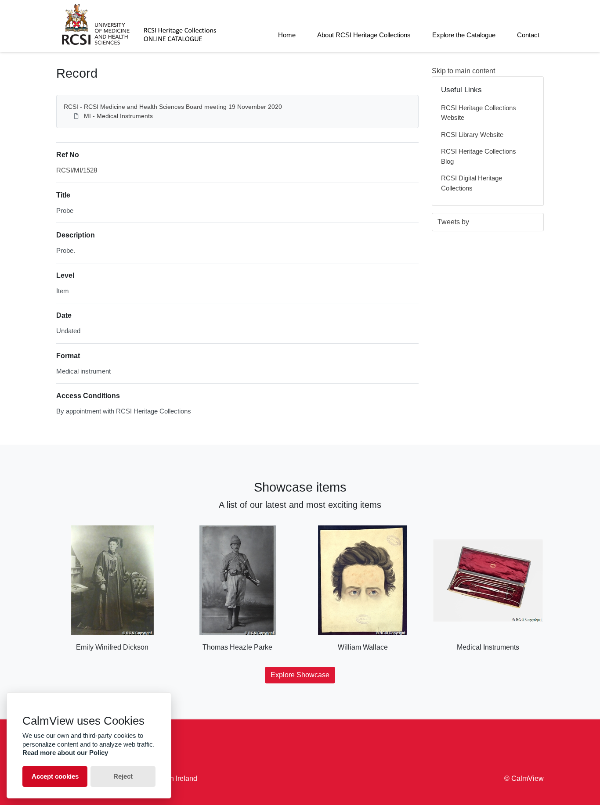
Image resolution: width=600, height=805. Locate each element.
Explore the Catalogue (463, 35)
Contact (528, 35)
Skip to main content (463, 71)
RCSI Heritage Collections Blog (478, 156)
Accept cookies (55, 776)
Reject (123, 776)
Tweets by (453, 222)
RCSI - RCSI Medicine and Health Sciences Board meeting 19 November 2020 (173, 106)
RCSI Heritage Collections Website (478, 113)
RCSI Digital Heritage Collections (471, 183)
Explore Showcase (300, 675)
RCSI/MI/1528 (76, 170)
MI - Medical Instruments (118, 115)
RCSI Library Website (472, 134)
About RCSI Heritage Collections (364, 35)
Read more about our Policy (65, 752)
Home (287, 35)
